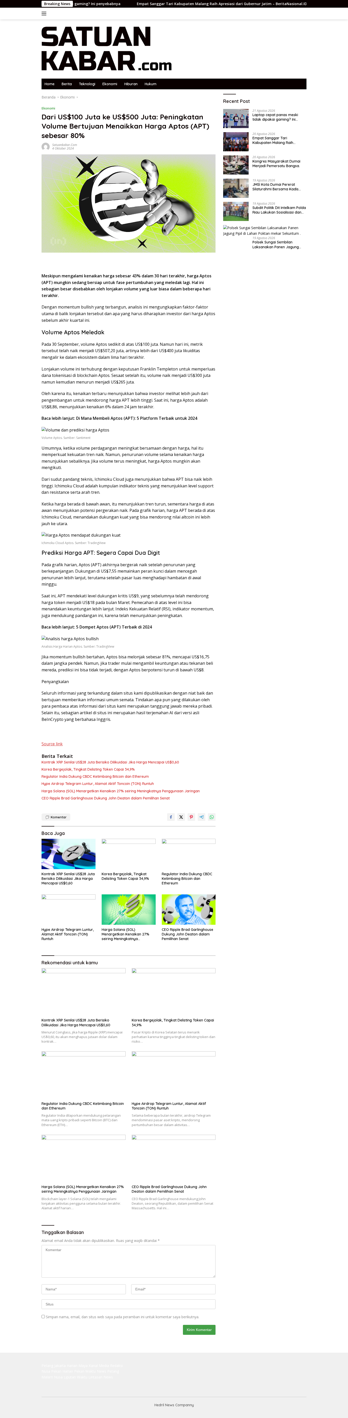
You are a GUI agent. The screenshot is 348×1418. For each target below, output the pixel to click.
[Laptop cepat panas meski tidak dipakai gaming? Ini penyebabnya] (236, 118)
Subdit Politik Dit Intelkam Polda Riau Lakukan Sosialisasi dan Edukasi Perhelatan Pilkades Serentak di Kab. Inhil (279, 210)
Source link (52, 744)
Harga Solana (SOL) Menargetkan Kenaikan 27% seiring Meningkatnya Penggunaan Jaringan (121, 791)
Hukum (150, 84)
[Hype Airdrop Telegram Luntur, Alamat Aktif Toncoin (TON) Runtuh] (69, 909)
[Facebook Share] (171, 817)
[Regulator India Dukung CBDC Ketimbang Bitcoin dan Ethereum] (189, 854)
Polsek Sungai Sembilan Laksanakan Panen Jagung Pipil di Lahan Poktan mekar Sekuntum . (276, 244)
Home (50, 84)
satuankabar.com (64, 145)
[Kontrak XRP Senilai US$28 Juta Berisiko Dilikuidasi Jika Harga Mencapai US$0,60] (69, 854)
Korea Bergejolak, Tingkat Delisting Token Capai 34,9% (88, 769)
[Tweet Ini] (181, 817)
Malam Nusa (52, 1377)
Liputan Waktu (75, 1377)
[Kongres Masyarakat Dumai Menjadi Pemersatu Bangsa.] (236, 165)
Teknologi (87, 84)
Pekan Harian (62, 1371)
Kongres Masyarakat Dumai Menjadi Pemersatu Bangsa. (276, 163)
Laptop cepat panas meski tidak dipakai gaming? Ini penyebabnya (275, 117)
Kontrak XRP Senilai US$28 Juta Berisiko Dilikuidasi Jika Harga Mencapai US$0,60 (110, 762)
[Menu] (45, 13)
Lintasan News (100, 1377)
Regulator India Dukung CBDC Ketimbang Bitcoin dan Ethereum (95, 776)
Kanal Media (99, 1365)
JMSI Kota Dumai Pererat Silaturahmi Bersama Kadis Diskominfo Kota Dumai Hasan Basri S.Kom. (278, 186)
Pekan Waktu (85, 1371)
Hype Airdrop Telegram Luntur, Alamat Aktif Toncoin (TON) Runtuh (98, 783)
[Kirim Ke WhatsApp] (212, 817)
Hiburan (131, 84)
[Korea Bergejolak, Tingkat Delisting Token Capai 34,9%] (129, 854)
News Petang (108, 1371)
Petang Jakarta (54, 1365)
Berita (67, 84)
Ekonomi (109, 84)
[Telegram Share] (201, 817)
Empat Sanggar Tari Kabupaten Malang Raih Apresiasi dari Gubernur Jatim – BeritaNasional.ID (185, 4)
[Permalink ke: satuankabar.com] (46, 146)
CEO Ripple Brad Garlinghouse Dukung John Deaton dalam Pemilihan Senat (106, 798)
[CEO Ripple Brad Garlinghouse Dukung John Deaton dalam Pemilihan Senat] (189, 909)
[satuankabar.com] (107, 48)
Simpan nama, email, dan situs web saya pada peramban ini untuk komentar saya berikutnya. (122, 1316)
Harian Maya (77, 1365)
